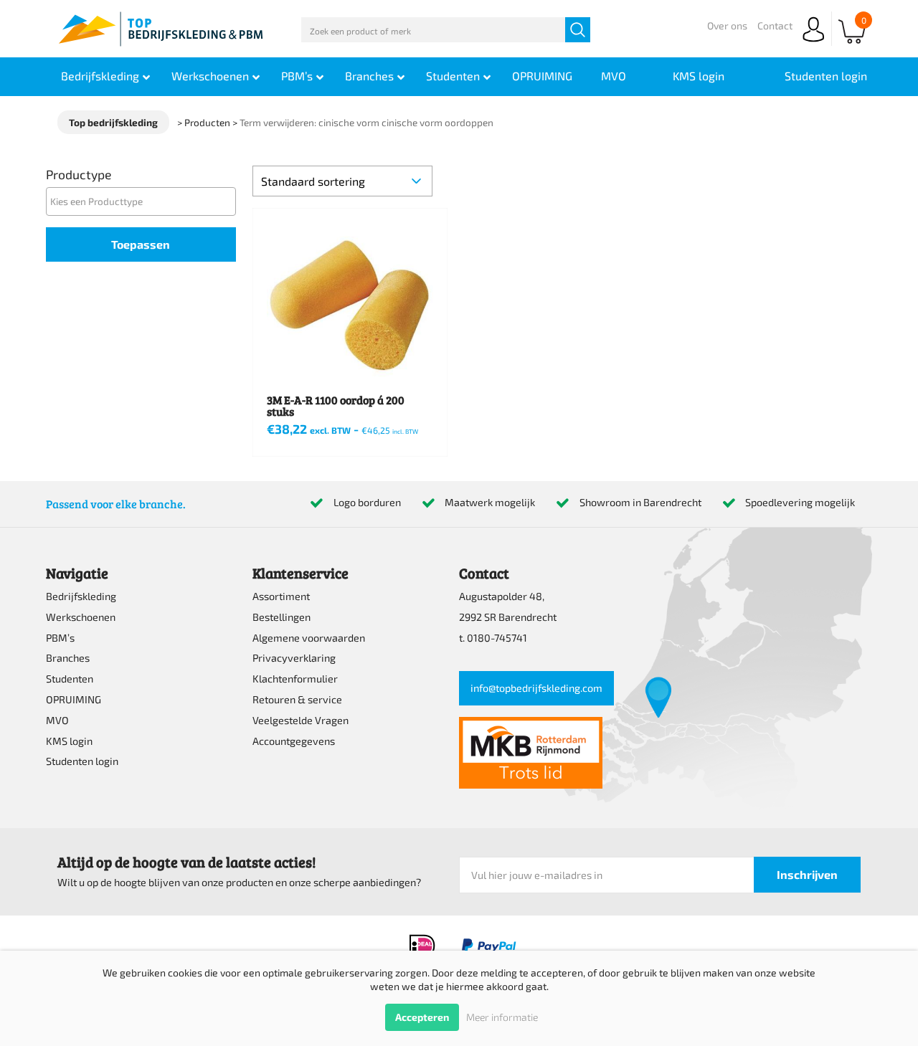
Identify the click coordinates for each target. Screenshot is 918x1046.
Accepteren (422, 1017)
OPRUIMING (73, 699)
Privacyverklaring (294, 658)
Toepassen (140, 244)
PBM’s (60, 638)
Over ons (727, 25)
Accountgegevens (293, 741)
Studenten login (82, 761)
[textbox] (144, 201)
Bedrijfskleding (81, 596)
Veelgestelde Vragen (300, 720)
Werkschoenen (80, 617)
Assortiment (281, 596)
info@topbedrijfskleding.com (536, 688)
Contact (774, 25)
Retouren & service (297, 699)
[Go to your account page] (813, 42)
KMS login (69, 741)
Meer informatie (502, 1017)
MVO (57, 720)
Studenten (69, 678)
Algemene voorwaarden (308, 638)
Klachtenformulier (295, 678)
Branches (68, 658)
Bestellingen (281, 617)
